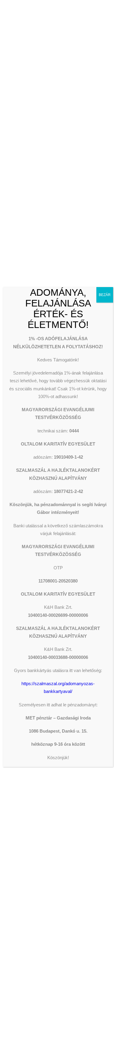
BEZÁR (105, 295)
